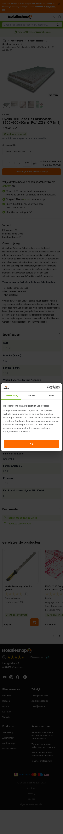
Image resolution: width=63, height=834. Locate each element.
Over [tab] (51, 395)
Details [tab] (31, 395)
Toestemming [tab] (11, 395)
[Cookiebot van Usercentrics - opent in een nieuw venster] (47, 387)
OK (31, 444)
